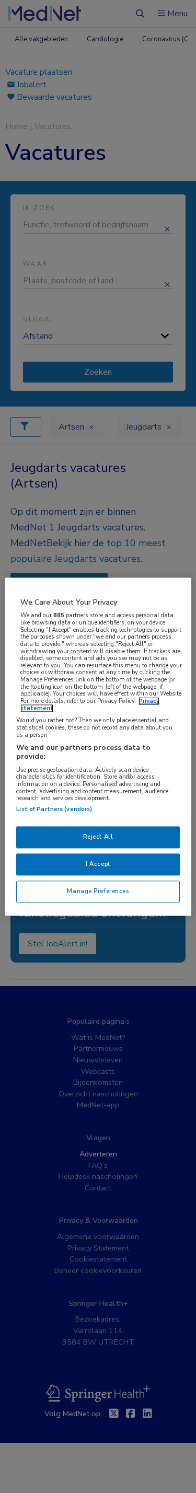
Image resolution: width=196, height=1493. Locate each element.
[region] (98, 746)
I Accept (98, 864)
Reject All (98, 836)
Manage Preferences (98, 891)
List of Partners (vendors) (54, 809)
